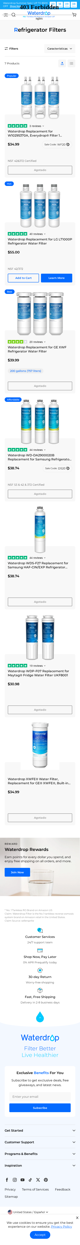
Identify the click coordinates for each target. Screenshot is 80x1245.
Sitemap (11, 1197)
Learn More (57, 278)
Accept (40, 1235)
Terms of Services (35, 1189)
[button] (28, 1212)
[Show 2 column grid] (71, 63)
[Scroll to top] (40, 1017)
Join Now (17, 872)
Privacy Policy (61, 1226)
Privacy (10, 1189)
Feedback (62, 1189)
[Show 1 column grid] (62, 63)
